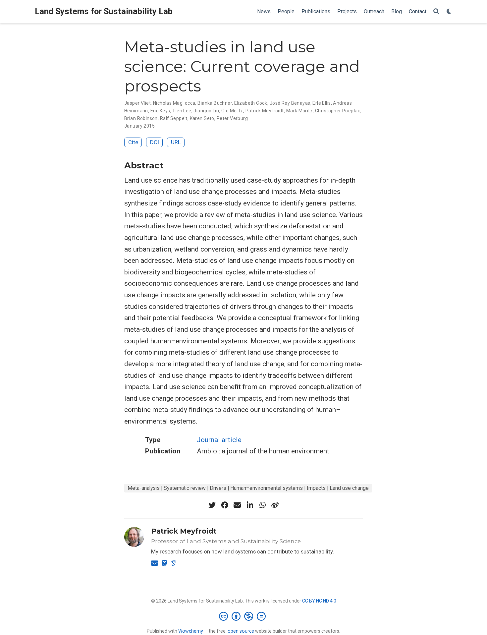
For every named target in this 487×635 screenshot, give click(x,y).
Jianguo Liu (206, 110)
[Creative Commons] (243, 616)
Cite (133, 142)
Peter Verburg (232, 118)
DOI (154, 142)
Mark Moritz (299, 110)
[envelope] (237, 505)
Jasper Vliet (137, 103)
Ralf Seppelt (174, 118)
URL (176, 142)
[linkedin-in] (250, 505)
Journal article (219, 440)
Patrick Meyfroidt (264, 110)
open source (241, 631)
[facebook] (225, 505)
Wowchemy (190, 631)
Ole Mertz (232, 110)
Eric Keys (160, 110)
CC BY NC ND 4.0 (319, 601)
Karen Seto (202, 118)
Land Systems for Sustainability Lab (104, 11)
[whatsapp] (262, 505)
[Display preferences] (449, 12)
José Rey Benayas (290, 103)
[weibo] (275, 505)
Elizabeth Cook (250, 103)
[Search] (436, 12)
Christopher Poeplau (337, 110)
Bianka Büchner (214, 103)
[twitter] (212, 505)
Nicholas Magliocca (174, 103)
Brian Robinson (141, 118)
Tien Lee (181, 110)
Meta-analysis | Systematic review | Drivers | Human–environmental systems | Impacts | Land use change (248, 488)
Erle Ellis (321, 103)
